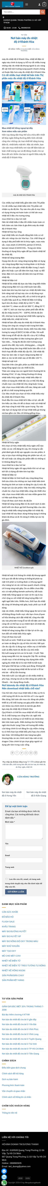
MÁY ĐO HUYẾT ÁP (11, 936)
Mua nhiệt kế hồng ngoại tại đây (17, 128)
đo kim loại (32, 764)
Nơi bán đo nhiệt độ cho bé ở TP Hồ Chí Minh (23, 1049)
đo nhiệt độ (41, 764)
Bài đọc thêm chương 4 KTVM (16, 1015)
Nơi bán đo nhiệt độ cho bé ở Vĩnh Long (20, 1034)
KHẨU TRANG (9, 927)
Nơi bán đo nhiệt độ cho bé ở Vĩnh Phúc (20, 1029)
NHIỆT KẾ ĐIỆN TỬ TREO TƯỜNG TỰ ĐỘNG (24, 966)
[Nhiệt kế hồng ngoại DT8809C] (13, 114)
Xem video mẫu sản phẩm (15, 131)
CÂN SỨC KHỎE (10, 912)
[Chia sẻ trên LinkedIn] (35, 753)
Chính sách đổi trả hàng (13, 1073)
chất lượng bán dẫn (20, 764)
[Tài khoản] (39, 4)
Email (7, 855)
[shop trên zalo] (4, 1177)
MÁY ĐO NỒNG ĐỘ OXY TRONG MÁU (20, 941)
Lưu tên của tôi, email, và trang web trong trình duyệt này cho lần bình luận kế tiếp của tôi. (23, 883)
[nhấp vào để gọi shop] (4, 1183)
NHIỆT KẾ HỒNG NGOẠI (13, 970)
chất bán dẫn (7, 764)
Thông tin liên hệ (9, 1113)
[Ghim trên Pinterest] (31, 753)
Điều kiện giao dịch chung (14, 1068)
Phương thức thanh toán (13, 1085)
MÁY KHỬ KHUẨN (11, 946)
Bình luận (10, 822)
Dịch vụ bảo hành (10, 1079)
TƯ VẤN (24, 35)
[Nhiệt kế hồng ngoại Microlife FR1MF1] (35, 114)
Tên (6, 844)
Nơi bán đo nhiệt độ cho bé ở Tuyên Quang (21, 1039)
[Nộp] (42, 12)
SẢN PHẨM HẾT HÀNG (13, 980)
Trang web (9, 867)
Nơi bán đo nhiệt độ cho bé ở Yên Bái (19, 1024)
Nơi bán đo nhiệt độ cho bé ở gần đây (19, 1019)
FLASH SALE (8, 922)
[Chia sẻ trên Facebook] (17, 753)
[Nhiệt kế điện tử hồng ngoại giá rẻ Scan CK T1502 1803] (13, 92)
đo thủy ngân (20, 767)
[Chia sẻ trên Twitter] (22, 753)
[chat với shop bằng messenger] (4, 1171)
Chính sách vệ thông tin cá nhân (16, 1097)
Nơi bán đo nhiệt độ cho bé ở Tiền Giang (20, 1054)
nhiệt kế (29, 767)
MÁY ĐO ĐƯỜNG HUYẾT (14, 931)
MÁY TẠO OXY (9, 951)
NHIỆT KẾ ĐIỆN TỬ (11, 961)
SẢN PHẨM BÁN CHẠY (13, 975)
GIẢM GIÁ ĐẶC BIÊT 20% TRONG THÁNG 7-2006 (23, 1008)
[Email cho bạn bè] (26, 753)
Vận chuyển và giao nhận (13, 1091)
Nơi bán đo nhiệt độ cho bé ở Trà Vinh (19, 1044)
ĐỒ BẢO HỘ (7, 917)
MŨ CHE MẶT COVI (11, 956)
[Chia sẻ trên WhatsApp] (12, 753)
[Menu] (26, 4)
